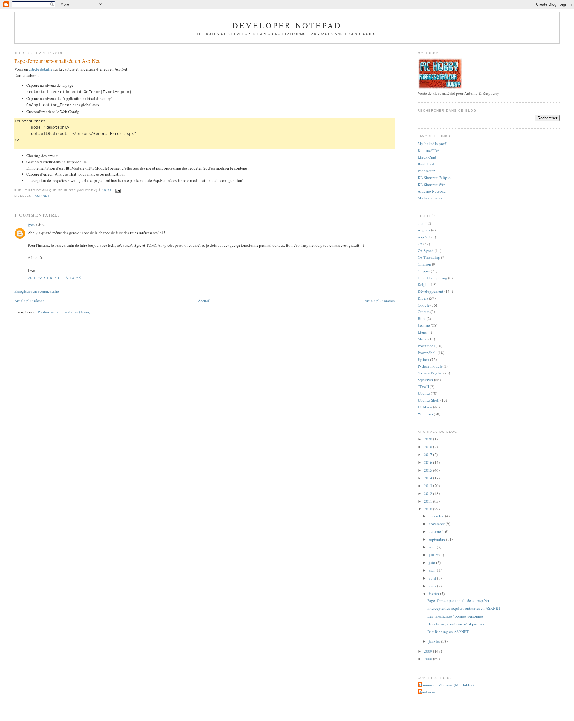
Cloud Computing (432, 278)
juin (432, 562)
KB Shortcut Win (431, 184)
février (434, 593)
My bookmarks (430, 198)
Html (422, 318)
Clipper (424, 271)
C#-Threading (429, 257)
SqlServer (425, 379)
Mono (423, 339)
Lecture (424, 325)
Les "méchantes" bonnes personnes (455, 616)
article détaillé (40, 69)
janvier (435, 641)
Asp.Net (42, 195)
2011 (428, 501)
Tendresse (427, 692)
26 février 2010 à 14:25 (54, 278)
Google (424, 305)
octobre (435, 531)
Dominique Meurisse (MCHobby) (446, 685)
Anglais (424, 230)
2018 (428, 446)
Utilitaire (425, 407)
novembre (437, 523)
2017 (428, 454)
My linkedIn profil (433, 143)
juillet (434, 554)
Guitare (424, 311)
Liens (422, 332)
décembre (437, 516)
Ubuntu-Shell (428, 400)
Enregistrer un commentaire (36, 291)
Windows (425, 414)
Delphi (423, 284)
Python (423, 359)
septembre (437, 539)
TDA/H (423, 386)
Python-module (430, 366)
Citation (424, 264)
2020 (428, 439)
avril (433, 578)
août (433, 547)
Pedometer (426, 170)
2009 (428, 651)
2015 (428, 470)
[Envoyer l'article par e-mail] (117, 190)
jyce (31, 224)
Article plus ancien (379, 300)
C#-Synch (426, 250)
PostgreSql (426, 345)
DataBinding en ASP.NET (448, 631)
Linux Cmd (427, 157)
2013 (428, 485)
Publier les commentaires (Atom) (64, 312)
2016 (428, 462)
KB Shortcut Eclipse (434, 177)
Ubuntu (424, 393)
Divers (423, 298)
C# (420, 243)
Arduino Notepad (432, 191)
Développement (430, 291)
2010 (428, 509)
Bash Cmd (426, 164)
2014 (428, 478)
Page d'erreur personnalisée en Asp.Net (57, 60)
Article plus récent (29, 300)
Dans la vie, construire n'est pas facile (457, 624)
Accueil (204, 300)
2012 (428, 493)
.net (421, 223)
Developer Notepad (287, 25)
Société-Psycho (430, 373)
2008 (428, 658)
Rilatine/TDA (428, 150)
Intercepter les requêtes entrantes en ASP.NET (463, 608)
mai (432, 570)
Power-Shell (427, 352)
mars (433, 586)
